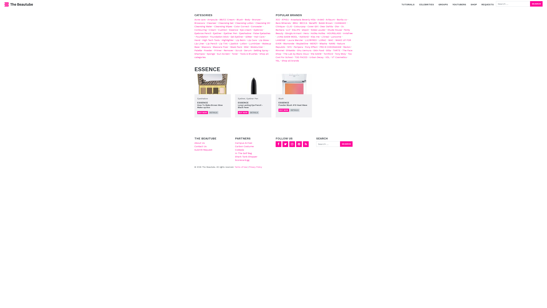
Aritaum (330, 19)
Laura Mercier (295, 40)
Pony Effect (311, 47)
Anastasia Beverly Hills (303, 19)
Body (247, 19)
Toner (235, 53)
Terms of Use (241, 167)
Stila (328, 50)
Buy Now (202, 113)
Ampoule (212, 19)
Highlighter (228, 40)
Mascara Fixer (220, 47)
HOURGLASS (334, 33)
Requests (487, 4)
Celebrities (426, 4)
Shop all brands (290, 60)
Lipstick (233, 43)
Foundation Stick (219, 36)
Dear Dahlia (326, 26)
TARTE (336, 50)
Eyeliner (217, 33)
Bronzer (256, 19)
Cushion (222, 30)
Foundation (202, 36)
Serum (248, 50)
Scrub (238, 50)
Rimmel (280, 50)
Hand (197, 40)
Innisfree (348, 33)
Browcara (199, 23)
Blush (240, 19)
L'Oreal (325, 36)
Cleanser (212, 23)
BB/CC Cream (227, 19)
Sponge (211, 53)
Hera (306, 33)
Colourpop (300, 26)
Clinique (280, 26)
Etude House (335, 30)
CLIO (289, 26)
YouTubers (459, 4)
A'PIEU (285, 19)
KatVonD (304, 36)
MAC (330, 40)
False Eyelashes (261, 33)
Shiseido (290, 50)
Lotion (243, 43)
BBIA (295, 23)
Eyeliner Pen (230, 33)
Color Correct (241, 26)
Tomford (328, 53)
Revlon (347, 47)
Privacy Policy (255, 167)
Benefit (313, 23)
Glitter (248, 36)
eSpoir (305, 30)
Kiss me (315, 36)
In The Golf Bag (243, 153)
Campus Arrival (243, 143)
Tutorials (408, 4)
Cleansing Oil (263, 23)
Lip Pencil (211, 43)
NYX (289, 47)
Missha (323, 43)
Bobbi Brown (326, 23)
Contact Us (200, 146)
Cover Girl (313, 26)
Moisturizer (257, 47)
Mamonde (288, 43)
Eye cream (246, 30)
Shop (474, 4)
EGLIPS (296, 30)
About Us (199, 143)
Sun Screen (223, 53)
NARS (332, 43)
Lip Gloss (264, 40)
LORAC (322, 40)
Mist (246, 47)
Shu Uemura (304, 50)
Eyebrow (258, 30)
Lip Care (252, 40)
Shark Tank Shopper (246, 156)
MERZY (314, 43)
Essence (233, 30)
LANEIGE (280, 40)
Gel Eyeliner (237, 36)
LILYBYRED (311, 40)
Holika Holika (318, 33)
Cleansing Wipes (223, 26)
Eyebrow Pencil (202, 33)
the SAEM (316, 53)
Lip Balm (241, 40)
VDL (327, 57)
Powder (208, 50)
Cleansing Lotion (244, 23)
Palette (198, 50)
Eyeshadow (245, 33)
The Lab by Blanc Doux (296, 53)
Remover (228, 50)
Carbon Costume (244, 146)
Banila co (342, 19)
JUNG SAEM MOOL (287, 36)
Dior (337, 26)
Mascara (206, 47)
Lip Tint (223, 43)
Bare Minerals (283, 23)
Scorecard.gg (242, 160)
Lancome (336, 36)
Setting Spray (261, 50)
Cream (212, 30)
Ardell (320, 19)
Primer (218, 50)
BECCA (303, 23)
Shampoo (199, 53)
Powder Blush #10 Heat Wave (292, 105)
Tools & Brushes (249, 53)
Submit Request (203, 149)
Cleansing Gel (226, 23)
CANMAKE (340, 23)
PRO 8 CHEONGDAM (330, 47)
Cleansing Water (203, 26)
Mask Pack (236, 47)
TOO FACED (301, 57)
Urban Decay (316, 57)
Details (213, 113)
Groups (443, 4)
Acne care (200, 19)
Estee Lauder (318, 30)
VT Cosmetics (339, 57)
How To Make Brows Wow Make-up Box (210, 106)
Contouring (200, 30)
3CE (278, 19)
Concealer (256, 26)
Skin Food (318, 50)
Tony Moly (340, 53)
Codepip (239, 149)
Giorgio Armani (293, 33)
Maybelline (302, 43)
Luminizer (254, 43)
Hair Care (259, 36)
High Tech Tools (211, 40)
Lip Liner (199, 43)
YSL (278, 60)
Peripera (298, 47)
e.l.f (288, 30)
